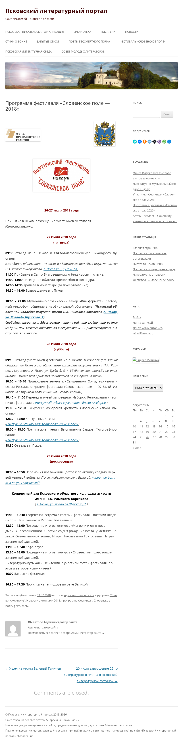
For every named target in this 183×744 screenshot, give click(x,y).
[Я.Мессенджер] (135, 142)
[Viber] (159, 142)
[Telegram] (150, 142)
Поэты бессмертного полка (89, 41)
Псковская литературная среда (28, 51)
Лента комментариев (147, 328)
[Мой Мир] (169, 142)
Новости (131, 32)
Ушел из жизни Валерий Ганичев (33, 668)
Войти (137, 317)
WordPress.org (142, 333)
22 (166, 432)
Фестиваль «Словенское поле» (142, 41)
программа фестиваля (76, 600)
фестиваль (20, 606)
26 (147, 437)
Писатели (108, 32)
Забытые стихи (48, 41)
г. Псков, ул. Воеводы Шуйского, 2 (61, 504)
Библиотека (82, 32)
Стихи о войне (16, 41)
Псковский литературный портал (56, 11)
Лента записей (143, 323)
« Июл (137, 448)
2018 (57, 600)
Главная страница (145, 248)
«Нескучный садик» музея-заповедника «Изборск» (70, 402)
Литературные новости (149, 274)
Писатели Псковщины (148, 264)
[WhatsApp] (164, 142)
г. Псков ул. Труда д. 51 (60, 269)
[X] (154, 142)
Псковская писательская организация (34, 32)
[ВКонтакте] (140, 142)
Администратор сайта (79, 595)
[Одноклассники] (145, 142)
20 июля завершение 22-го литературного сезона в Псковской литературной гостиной (91, 674)
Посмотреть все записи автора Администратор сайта (66, 633)
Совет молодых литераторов (83, 51)
